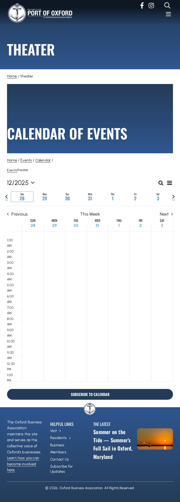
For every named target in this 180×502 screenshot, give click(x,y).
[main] (90, 287)
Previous (19, 214)
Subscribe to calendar (90, 394)
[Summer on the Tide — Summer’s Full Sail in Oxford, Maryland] (155, 439)
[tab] (22, 196)
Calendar (43, 160)
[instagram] (151, 5)
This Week (90, 214)
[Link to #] (167, 5)
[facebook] (142, 5)
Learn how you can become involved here (23, 464)
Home (12, 76)
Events (26, 160)
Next (164, 214)
